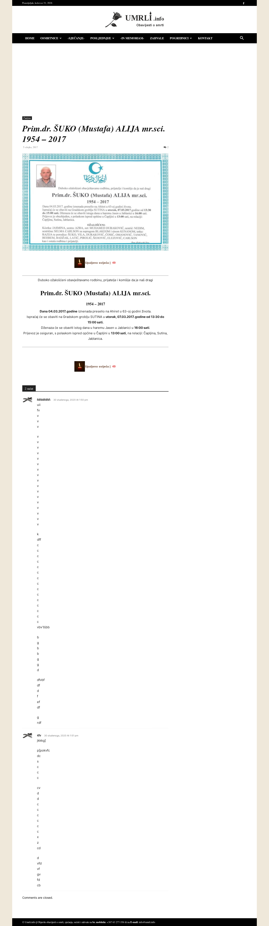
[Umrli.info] (134, 19)
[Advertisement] (134, 77)
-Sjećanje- (76, 38)
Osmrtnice (49, 38)
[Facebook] (243, 3)
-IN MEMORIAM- (132, 38)
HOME (29, 38)
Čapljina (27, 118)
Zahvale (157, 38)
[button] (242, 39)
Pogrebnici (179, 38)
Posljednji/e (100, 38)
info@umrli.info (147, 922)
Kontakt (205, 38)
